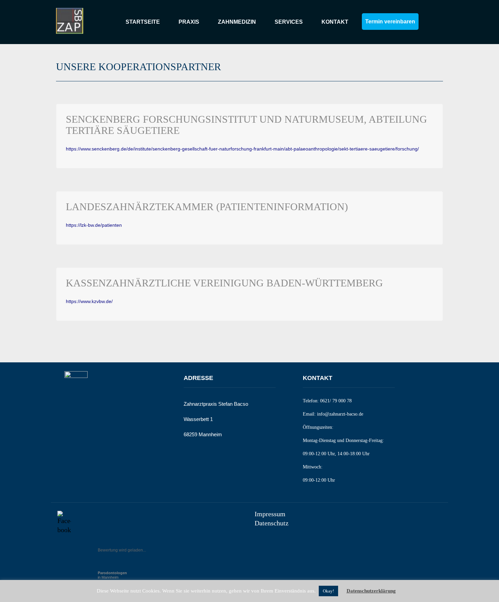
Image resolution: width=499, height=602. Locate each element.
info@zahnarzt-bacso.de (340, 414)
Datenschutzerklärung (371, 591)
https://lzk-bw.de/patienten (94, 225)
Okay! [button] (328, 591)
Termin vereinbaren (390, 21)
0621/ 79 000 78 (336, 400)
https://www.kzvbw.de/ (89, 301)
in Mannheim (112, 575)
